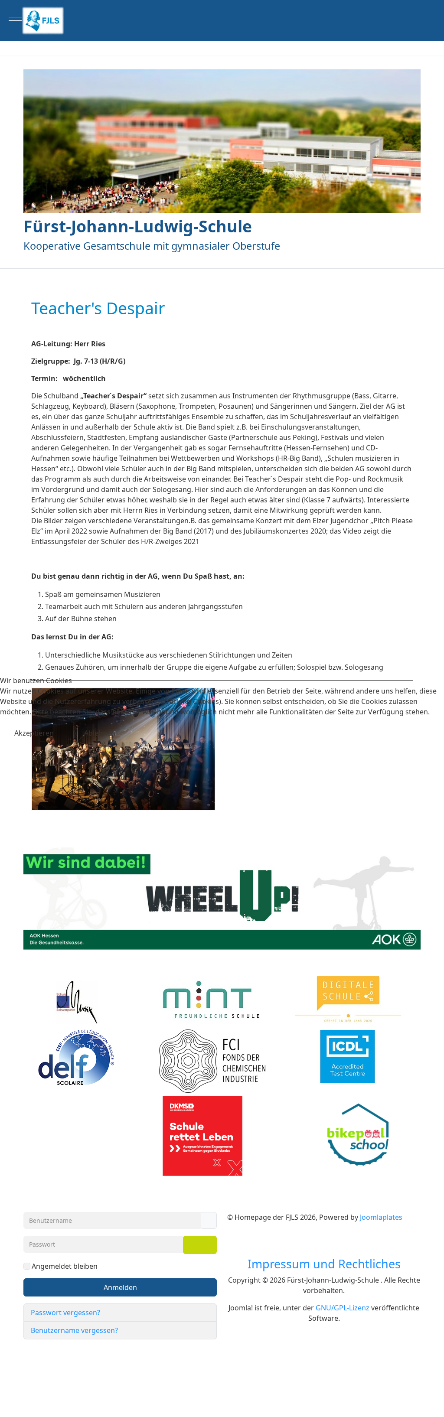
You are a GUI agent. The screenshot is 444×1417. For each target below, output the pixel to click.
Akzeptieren (34, 733)
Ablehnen (99, 733)
